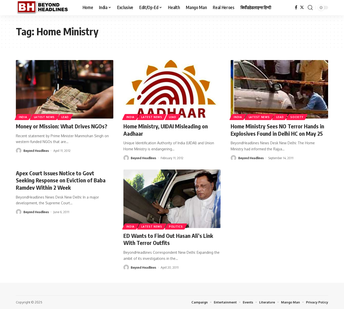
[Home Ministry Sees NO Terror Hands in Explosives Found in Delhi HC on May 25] (279, 89)
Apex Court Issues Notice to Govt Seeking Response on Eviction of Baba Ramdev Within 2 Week (61, 180)
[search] (310, 7)
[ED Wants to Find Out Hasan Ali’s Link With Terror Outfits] (172, 199)
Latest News (44, 117)
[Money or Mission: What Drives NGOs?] (64, 89)
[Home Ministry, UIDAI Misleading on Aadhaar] (172, 89)
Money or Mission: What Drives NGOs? (61, 126)
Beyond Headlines (36, 151)
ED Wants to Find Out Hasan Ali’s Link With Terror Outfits (168, 239)
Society (296, 117)
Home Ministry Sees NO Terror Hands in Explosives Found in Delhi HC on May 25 (277, 130)
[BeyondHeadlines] (45, 7)
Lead (65, 117)
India (23, 117)
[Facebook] (296, 7)
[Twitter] (302, 7)
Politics (176, 226)
